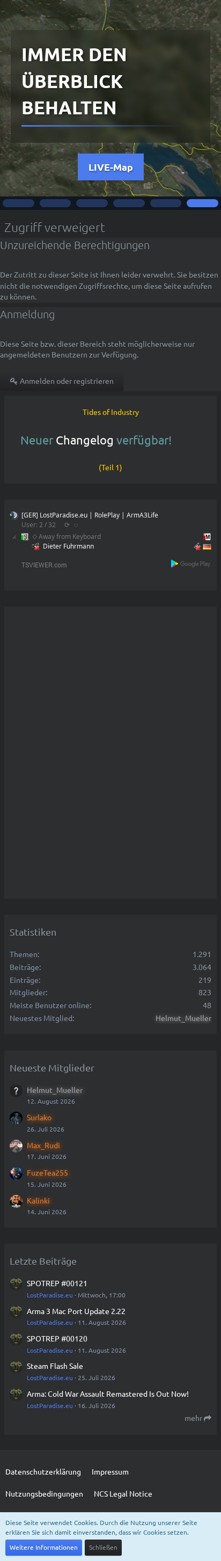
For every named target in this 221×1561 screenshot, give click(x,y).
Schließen (103, 1547)
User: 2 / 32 (38, 524)
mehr (194, 1418)
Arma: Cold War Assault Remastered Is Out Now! (108, 1393)
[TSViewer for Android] (191, 563)
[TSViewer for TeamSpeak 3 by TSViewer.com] (40, 563)
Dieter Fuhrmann (68, 546)
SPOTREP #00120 (57, 1338)
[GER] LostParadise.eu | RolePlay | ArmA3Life (89, 515)
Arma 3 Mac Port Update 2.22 (76, 1311)
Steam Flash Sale (55, 1365)
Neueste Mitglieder (52, 1067)
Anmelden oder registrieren (66, 380)
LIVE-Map (111, 167)
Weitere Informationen (44, 1547)
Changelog (85, 440)
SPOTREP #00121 (57, 1283)
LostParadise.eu (50, 1294)
